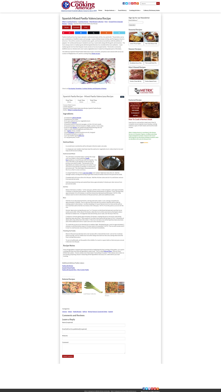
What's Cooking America (69, 21)
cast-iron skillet (87, 173)
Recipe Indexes (110, 10)
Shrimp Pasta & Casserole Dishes (97, 311)
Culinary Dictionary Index (151, 10)
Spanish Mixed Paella (68, 268)
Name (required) (67, 322)
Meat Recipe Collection (96, 21)
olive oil (74, 122)
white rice (81, 135)
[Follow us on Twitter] (126, 3)
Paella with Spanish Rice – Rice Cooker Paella (75, 269)
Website (65, 335)
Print (85, 27)
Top (216, 387)
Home (100, 10)
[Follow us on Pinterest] (132, 3)
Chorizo (70, 23)
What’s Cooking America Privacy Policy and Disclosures (123, 391)
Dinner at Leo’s (95, 53)
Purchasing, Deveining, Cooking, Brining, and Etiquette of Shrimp (87, 88)
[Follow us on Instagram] (129, 3)
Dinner (70, 311)
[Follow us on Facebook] (124, 3)
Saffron (85, 311)
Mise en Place (108, 251)
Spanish (110, 311)
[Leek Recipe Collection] (93, 287)
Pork (106, 21)
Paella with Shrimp (67, 266)
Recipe (66, 27)
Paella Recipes (77, 311)
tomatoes (71, 132)
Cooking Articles (134, 10)
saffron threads (76, 117)
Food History (122, 10)
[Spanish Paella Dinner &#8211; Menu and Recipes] (115, 287)
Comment (65, 342)
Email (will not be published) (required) (74, 329)
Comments (76, 27)
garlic (69, 130)
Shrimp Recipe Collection (69, 294)
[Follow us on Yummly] (137, 3)
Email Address (133, 20)
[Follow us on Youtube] (135, 3)
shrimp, (75, 127)
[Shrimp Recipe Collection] (72, 287)
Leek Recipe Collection (90, 294)
